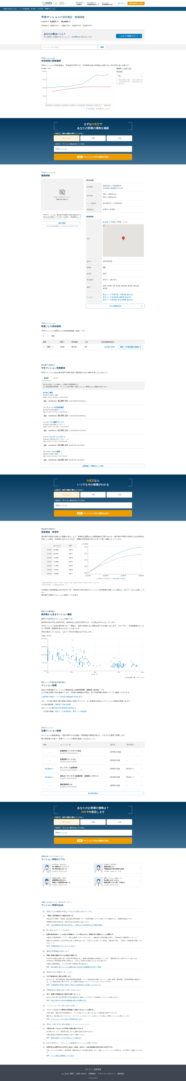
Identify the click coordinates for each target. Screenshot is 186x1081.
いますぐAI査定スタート (129, 36)
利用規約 (92, 1074)
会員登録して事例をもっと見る (93, 466)
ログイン (88, 1069)
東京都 (33, 9)
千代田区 (40, 9)
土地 (119, 138)
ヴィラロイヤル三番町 (51, 451)
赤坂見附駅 (66, 704)
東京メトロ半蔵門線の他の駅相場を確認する (58, 708)
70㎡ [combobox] (120, 76)
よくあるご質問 (67, 1074)
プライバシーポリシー (106, 1074)
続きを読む (62, 223)
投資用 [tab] (56, 378)
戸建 (93, 138)
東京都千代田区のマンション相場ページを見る (59, 595)
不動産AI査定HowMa (10, 9)
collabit (95, 1078)
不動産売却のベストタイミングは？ (63, 946)
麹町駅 (57, 704)
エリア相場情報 (24, 9)
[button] (108, 3)
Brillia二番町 (48, 393)
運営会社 (121, 1074)
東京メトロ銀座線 (110, 300)
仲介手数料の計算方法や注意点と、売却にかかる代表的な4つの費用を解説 (76, 925)
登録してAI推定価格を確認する (130, 347)
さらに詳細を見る (115, 306)
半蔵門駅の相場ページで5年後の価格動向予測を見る (61, 697)
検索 (102, 47)
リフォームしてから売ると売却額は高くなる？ (67, 1019)
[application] (76, 90)
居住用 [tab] (46, 378)
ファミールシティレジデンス (54, 437)
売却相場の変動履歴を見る (112, 188)
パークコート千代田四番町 (53, 407)
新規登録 (97, 1069)
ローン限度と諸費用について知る (62, 1055)
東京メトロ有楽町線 (111, 297)
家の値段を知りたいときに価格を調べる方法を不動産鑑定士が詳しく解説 (76, 967)
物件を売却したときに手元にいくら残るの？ (66, 1038)
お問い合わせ (81, 1074)
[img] (112, 560)
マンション (66, 138)
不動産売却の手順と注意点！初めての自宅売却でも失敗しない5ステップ (76, 985)
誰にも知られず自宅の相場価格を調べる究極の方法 (68, 1000)
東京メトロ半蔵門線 (111, 294)
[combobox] (69, 47)
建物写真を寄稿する (62, 199)
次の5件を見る (93, 793)
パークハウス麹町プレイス (53, 422)
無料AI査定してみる (136, 3)
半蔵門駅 (49, 619)
